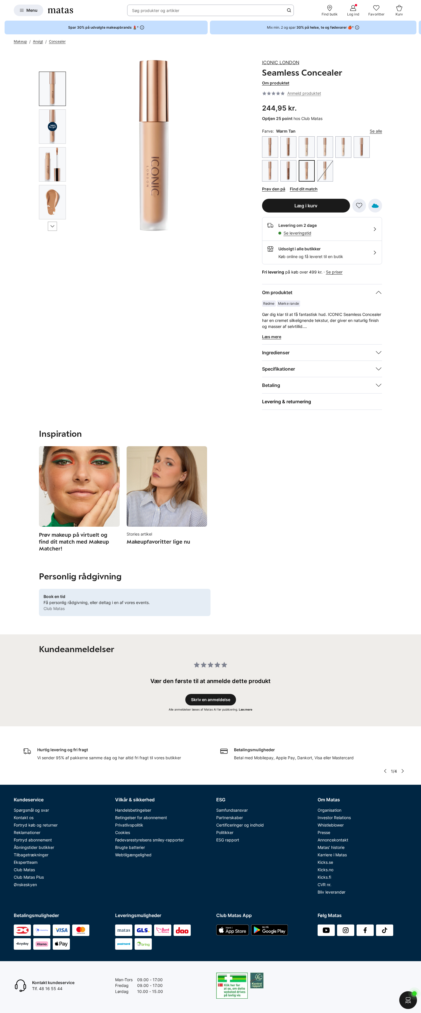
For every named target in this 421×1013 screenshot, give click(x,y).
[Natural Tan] (270, 171)
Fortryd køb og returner (36, 825)
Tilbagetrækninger (31, 854)
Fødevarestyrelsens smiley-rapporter (149, 839)
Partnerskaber (229, 817)
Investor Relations (334, 817)
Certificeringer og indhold (240, 825)
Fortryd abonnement (33, 839)
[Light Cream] (325, 147)
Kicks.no (325, 869)
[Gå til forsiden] (60, 10)
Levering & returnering (286, 401)
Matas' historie (331, 847)
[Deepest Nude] (288, 147)
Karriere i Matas (332, 854)
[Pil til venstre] (384, 771)
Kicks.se (325, 862)
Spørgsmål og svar (31, 810)
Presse (324, 832)
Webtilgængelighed (133, 854)
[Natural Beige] (325, 171)
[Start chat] (408, 1000)
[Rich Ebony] (288, 171)
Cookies (122, 832)
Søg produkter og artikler (155, 10)
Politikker (224, 832)
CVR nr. (324, 884)
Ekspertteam (26, 862)
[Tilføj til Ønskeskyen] (375, 206)
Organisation (329, 810)
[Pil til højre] (416, 27)
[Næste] (52, 226)
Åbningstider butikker (34, 847)
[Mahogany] (362, 147)
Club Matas (24, 869)
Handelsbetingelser (133, 810)
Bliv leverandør (331, 892)
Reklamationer (27, 832)
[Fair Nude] (307, 147)
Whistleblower (331, 825)
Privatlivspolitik (129, 825)
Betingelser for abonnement (141, 817)
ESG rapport (227, 839)
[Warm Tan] (307, 171)
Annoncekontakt (333, 839)
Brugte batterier (130, 847)
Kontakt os (24, 817)
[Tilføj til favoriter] (359, 206)
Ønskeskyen (25, 884)
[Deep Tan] (270, 147)
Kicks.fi (324, 877)
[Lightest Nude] (343, 147)
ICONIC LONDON (280, 62)
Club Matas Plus (29, 877)
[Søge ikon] (289, 10)
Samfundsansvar (232, 810)
